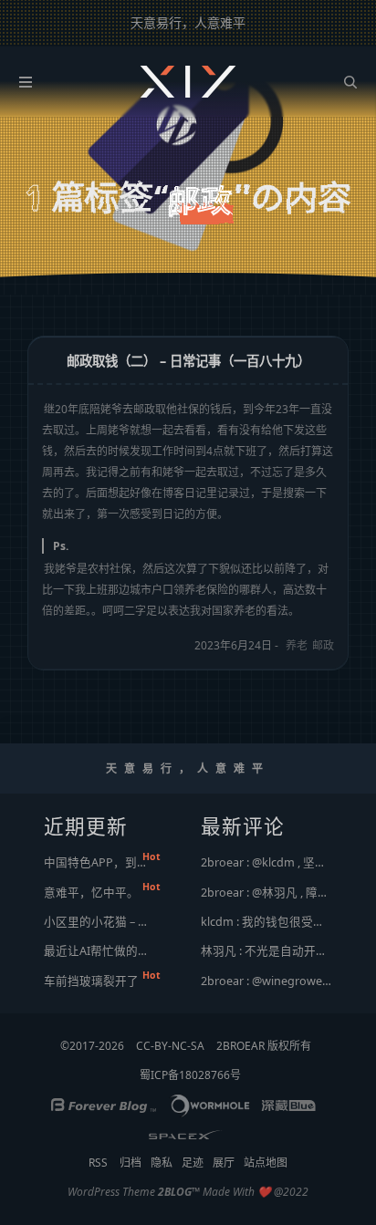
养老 (297, 645)
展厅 (224, 1162)
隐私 (161, 1162)
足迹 (193, 1162)
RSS (98, 1162)
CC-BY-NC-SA (170, 1046)
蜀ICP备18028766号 (190, 1075)
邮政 (323, 645)
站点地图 (265, 1162)
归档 (130, 1162)
